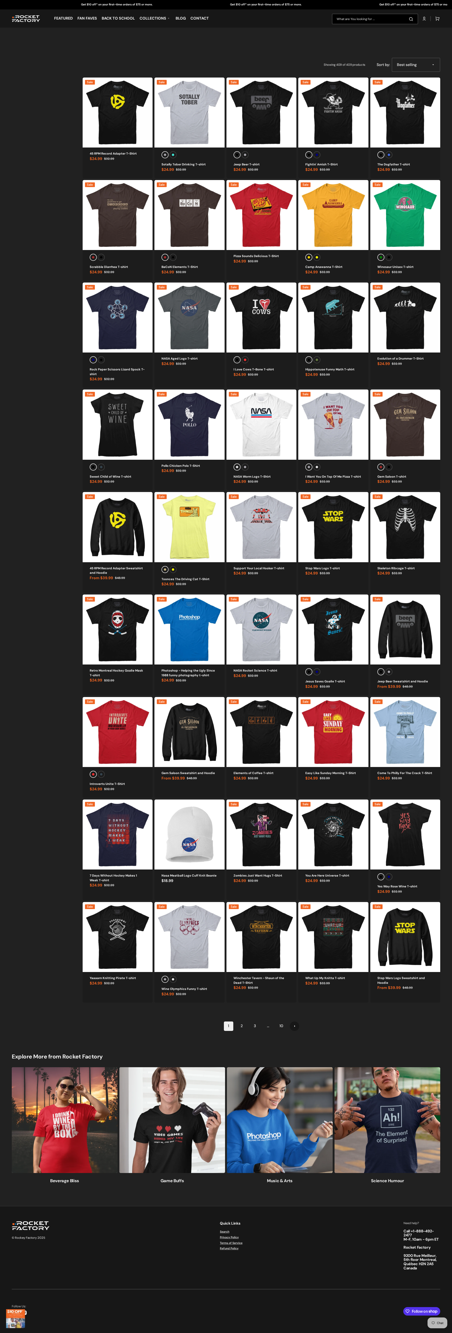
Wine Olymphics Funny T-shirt (184, 989)
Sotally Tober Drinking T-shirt (183, 164)
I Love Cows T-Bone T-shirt (254, 369)
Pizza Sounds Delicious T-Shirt (256, 256)
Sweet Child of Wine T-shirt (110, 477)
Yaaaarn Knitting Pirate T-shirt (113, 978)
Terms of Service (231, 1243)
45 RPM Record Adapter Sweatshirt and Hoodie (116, 570)
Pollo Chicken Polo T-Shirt (180, 466)
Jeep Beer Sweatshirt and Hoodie (402, 681)
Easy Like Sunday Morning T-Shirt (330, 773)
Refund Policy (229, 1248)
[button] (424, 18)
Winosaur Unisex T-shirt (395, 267)
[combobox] (375, 19)
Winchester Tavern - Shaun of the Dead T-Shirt (259, 980)
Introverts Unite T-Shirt (107, 784)
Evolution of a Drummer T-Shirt (400, 359)
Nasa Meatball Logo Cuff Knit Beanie (189, 876)
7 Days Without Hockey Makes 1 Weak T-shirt (113, 878)
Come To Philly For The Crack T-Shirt (404, 773)
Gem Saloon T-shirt (391, 477)
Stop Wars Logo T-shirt (322, 568)
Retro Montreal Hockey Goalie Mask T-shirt (116, 673)
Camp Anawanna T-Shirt (324, 267)
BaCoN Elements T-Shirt (179, 267)
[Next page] (294, 1026)
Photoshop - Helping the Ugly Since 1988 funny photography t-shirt (188, 673)
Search (224, 1232)
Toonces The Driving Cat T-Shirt (185, 579)
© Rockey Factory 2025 (28, 1238)
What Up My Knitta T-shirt (325, 978)
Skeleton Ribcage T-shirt (396, 568)
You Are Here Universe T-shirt (327, 876)
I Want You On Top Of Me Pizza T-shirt (333, 477)
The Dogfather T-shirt (393, 164)
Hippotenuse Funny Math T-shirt (330, 369)
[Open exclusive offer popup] (15, 1318)
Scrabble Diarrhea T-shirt (109, 267)
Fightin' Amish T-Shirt (321, 164)
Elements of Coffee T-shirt (254, 773)
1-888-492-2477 (419, 1233)
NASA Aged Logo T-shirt (179, 359)
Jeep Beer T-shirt (247, 164)
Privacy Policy (229, 1237)
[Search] (412, 19)
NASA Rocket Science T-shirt (255, 671)
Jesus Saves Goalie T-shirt (325, 681)
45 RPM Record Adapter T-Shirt (113, 154)
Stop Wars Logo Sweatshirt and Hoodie (401, 980)
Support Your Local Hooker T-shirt (259, 568)
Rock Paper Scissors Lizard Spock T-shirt (117, 371)
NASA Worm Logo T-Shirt (252, 477)
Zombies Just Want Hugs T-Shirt (258, 876)
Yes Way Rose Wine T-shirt (397, 886)
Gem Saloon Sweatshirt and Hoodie (188, 773)
